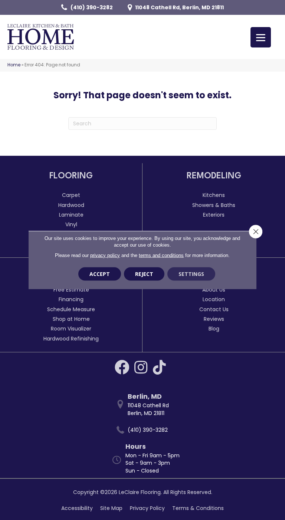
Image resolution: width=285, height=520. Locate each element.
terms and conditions (161, 255)
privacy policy (105, 255)
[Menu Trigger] (260, 37)
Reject (144, 273)
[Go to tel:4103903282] (146, 430)
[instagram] (140, 367)
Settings (191, 273)
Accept (99, 273)
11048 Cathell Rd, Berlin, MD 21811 (179, 7)
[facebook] (122, 367)
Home (13, 65)
